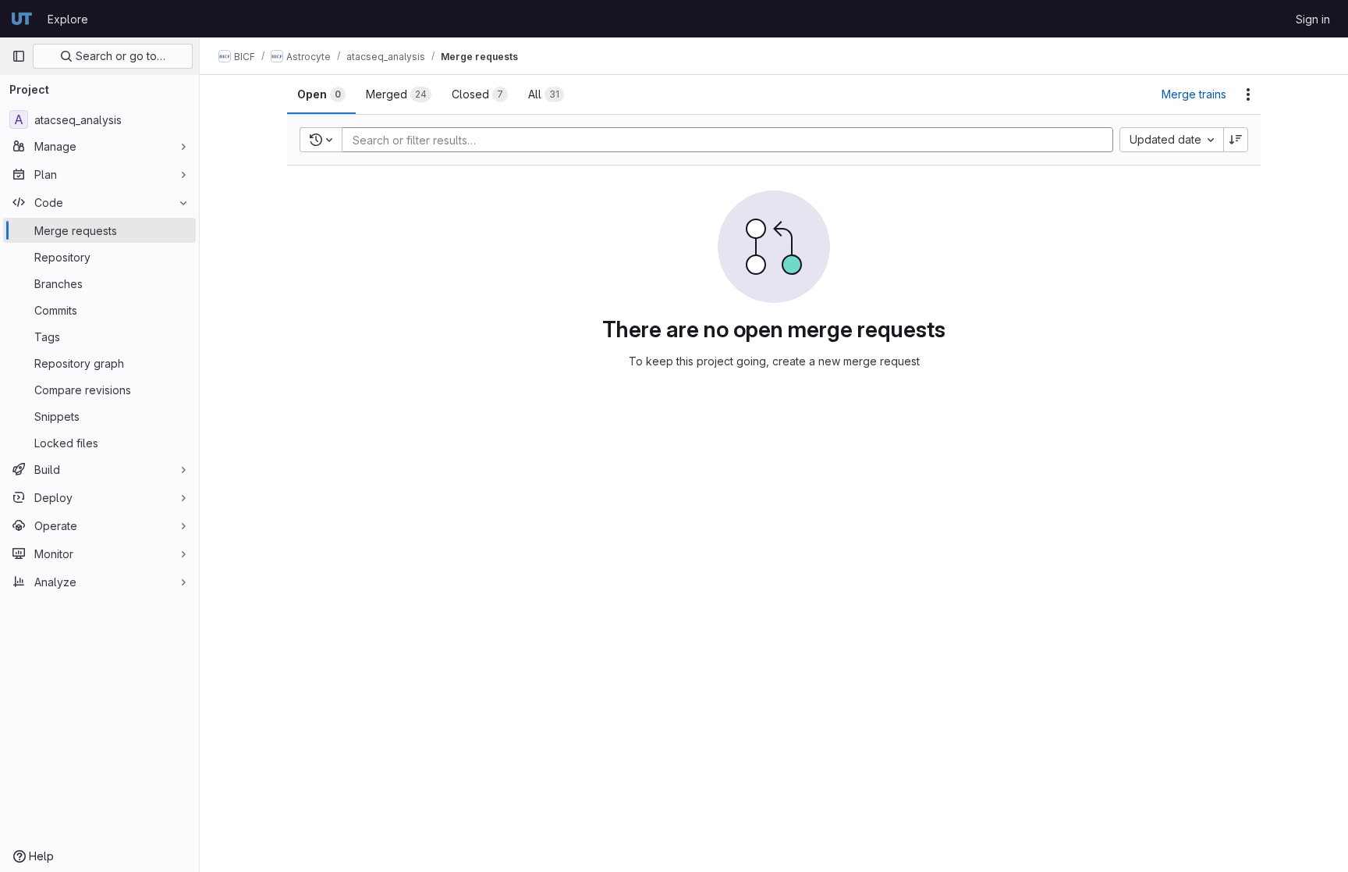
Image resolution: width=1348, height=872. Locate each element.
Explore (68, 19)
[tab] (321, 94)
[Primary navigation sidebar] (18, 56)
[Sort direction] (1235, 139)
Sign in (1313, 19)
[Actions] (1248, 94)
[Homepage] (22, 18)
